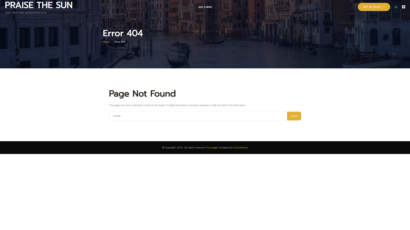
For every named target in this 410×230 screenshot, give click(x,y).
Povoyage (212, 147)
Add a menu (205, 7)
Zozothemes (241, 147)
